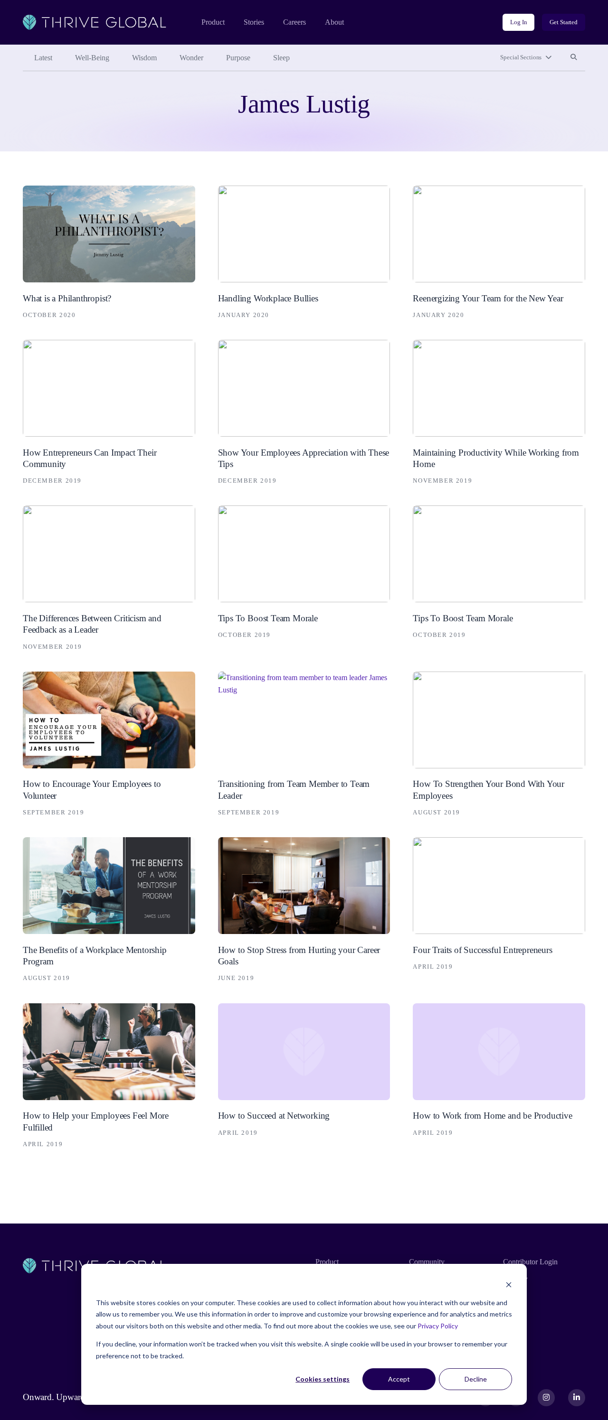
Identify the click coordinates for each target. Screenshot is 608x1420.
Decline (476, 1379)
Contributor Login (530, 1262)
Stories (254, 22)
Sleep (281, 58)
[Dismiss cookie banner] (508, 1284)
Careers (294, 22)
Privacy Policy (438, 1326)
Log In (518, 22)
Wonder (191, 58)
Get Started (564, 22)
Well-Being (92, 58)
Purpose (238, 58)
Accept (399, 1379)
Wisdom (144, 58)
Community (427, 1262)
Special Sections (521, 57)
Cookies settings (322, 1379)
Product (213, 22)
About (334, 22)
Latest (43, 58)
